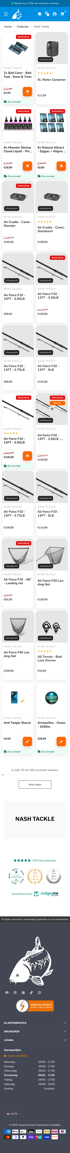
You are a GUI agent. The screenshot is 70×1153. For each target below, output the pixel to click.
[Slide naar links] (7, 3)
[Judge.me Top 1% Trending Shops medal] (35, 876)
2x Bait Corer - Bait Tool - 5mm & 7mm (18, 75)
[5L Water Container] (51, 48)
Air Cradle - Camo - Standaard (52, 229)
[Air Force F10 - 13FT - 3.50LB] (18, 409)
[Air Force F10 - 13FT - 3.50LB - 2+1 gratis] (51, 409)
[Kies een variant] (27, 741)
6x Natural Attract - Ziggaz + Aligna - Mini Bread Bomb (51, 149)
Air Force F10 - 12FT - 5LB (48, 368)
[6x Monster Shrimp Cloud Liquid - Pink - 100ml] (18, 122)
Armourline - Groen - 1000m (51, 724)
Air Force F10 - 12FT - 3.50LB (48, 296)
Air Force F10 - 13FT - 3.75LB (14, 513)
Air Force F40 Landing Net (17, 654)
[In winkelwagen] (27, 91)
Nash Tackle (41, 26)
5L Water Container (52, 80)
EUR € (14, 1113)
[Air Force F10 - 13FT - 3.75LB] (18, 487)
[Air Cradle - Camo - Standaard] (51, 197)
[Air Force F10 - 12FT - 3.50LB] (51, 269)
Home (7, 26)
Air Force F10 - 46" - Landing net (17, 581)
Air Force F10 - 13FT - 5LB (48, 513)
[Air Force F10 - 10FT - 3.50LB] (18, 269)
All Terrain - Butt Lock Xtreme (50, 658)
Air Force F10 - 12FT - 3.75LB (14, 368)
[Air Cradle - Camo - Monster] (18, 197)
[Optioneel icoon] (47, 14)
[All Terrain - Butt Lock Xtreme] (51, 626)
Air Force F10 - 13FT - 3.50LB (14, 440)
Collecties (23, 26)
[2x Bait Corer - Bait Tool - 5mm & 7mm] (18, 48)
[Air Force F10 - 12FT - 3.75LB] (18, 341)
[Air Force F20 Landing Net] (51, 554)
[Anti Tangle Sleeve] (18, 698)
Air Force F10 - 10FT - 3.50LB (14, 297)
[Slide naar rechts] (63, 3)
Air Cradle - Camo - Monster (18, 224)
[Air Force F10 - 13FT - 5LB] (51, 487)
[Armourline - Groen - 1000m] (51, 698)
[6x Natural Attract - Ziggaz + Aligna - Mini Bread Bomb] (51, 122)
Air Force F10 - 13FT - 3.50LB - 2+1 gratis (49, 437)
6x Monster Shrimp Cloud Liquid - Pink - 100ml (17, 149)
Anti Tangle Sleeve (17, 723)
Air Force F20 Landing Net (51, 582)
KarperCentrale (26, 1124)
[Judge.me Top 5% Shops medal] (53, 876)
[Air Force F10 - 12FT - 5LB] (51, 341)
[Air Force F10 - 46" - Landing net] (18, 554)
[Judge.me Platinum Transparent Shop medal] (16, 876)
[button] (40, 14)
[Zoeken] (40, 14)
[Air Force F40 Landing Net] (18, 626)
